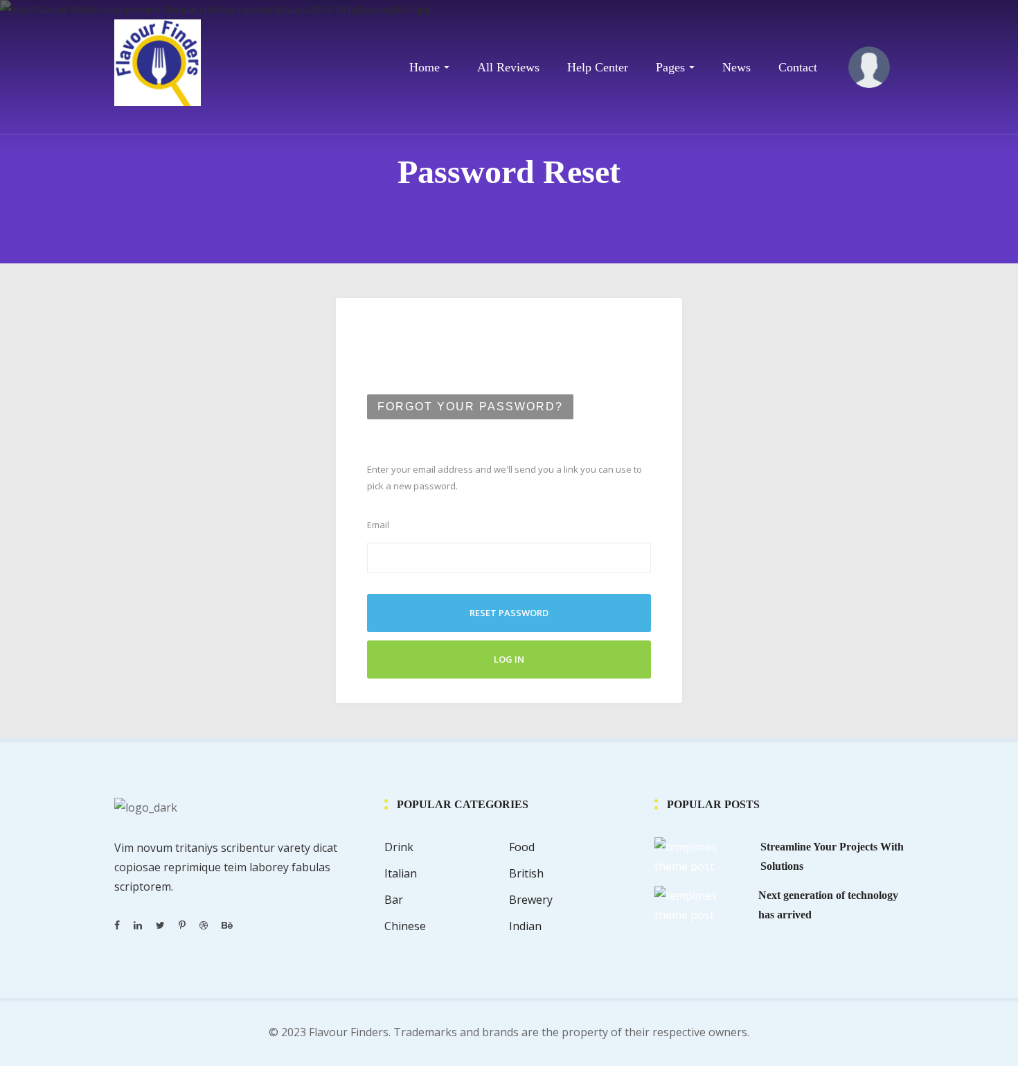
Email (378, 524)
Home (424, 67)
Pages (670, 67)
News (736, 67)
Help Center (597, 67)
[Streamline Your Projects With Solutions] (701, 855)
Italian (400, 873)
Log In (509, 659)
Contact (797, 67)
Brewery (531, 899)
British (526, 873)
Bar (393, 899)
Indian (525, 926)
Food (522, 847)
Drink (398, 847)
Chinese (405, 926)
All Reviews (508, 67)
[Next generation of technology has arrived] (700, 903)
